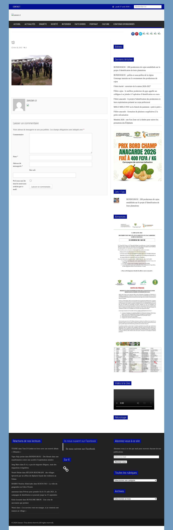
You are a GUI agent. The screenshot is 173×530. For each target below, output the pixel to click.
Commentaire (18, 135)
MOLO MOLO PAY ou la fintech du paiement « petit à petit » (137, 107)
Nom (15, 157)
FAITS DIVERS (80, 24)
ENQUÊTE (43, 24)
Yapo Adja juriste (18, 457)
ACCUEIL (17, 24)
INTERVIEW (66, 24)
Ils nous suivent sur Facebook (80, 441)
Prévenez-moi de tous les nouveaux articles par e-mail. (19, 185)
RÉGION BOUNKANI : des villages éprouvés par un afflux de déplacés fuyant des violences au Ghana (33, 476)
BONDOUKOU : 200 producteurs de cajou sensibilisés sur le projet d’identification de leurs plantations (142, 202)
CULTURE (105, 24)
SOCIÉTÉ (54, 24)
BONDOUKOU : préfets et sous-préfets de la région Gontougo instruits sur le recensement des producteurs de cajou (135, 78)
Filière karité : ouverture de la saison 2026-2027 (132, 86)
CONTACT (16, 7)
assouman (15, 492)
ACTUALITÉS (30, 24)
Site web (32, 170)
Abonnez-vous (120, 462)
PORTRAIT (94, 24)
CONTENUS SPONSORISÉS (123, 24)
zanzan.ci (32, 100)
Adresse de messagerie (18, 164)
